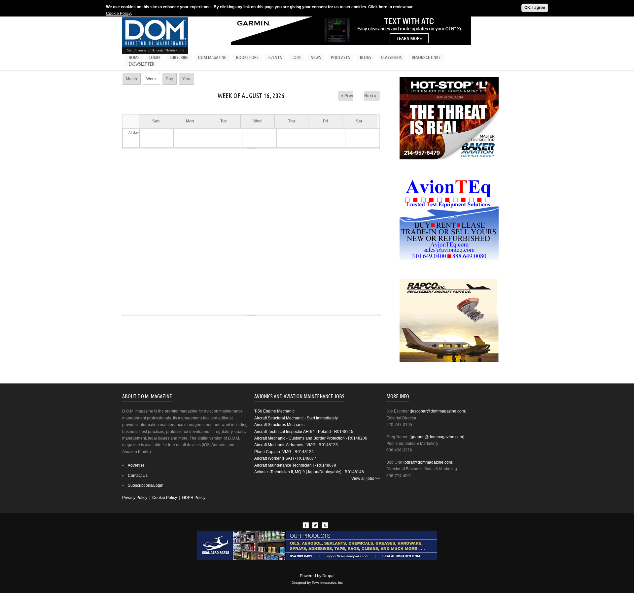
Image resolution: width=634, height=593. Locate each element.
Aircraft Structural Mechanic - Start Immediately (296, 418)
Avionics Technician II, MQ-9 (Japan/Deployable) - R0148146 (309, 472)
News (316, 57)
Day (169, 79)
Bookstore (247, 57)
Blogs (365, 57)
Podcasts (340, 57)
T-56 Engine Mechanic (274, 411)
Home (134, 57)
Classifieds (391, 57)
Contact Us (138, 475)
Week (153, 79)
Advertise (136, 465)
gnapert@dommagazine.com (437, 437)
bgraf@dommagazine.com (428, 462)
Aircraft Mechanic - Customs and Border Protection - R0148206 (310, 438)
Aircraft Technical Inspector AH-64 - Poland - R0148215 (303, 431)
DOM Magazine (212, 57)
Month (131, 79)
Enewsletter (141, 64)
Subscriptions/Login (145, 485)
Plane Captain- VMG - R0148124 (284, 451)
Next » (370, 95)
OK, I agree (534, 7)
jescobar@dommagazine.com (438, 411)
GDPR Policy (193, 497)
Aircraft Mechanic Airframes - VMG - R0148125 (296, 445)
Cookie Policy (118, 13)
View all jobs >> (365, 478)
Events (275, 57)
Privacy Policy (134, 497)
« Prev (347, 95)
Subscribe (179, 57)
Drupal (328, 576)
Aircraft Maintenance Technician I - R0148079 (295, 465)
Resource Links (426, 57)
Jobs (296, 57)
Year (186, 79)
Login (154, 57)
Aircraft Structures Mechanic (279, 424)
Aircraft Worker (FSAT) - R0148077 (285, 458)
